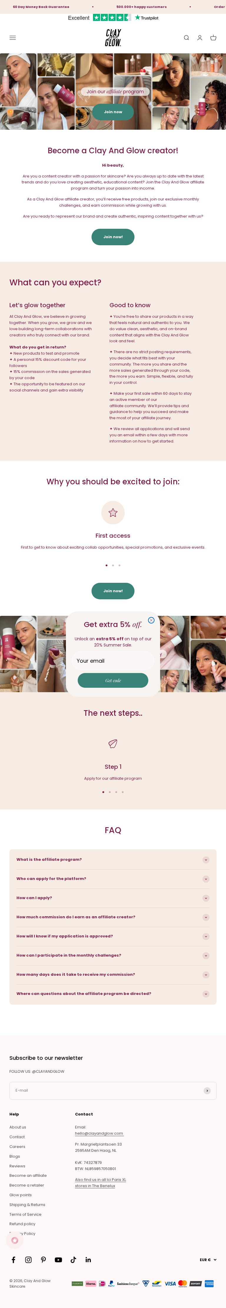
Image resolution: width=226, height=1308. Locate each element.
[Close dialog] (151, 620)
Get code (113, 680)
